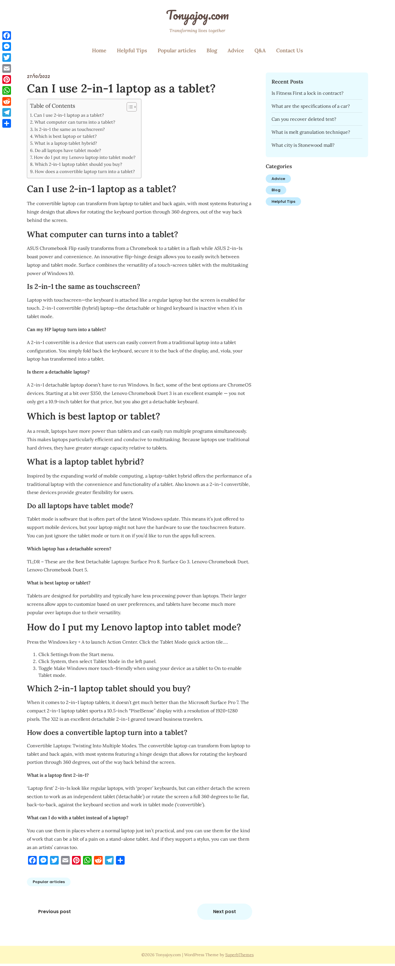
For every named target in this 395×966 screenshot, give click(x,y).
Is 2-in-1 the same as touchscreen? (69, 129)
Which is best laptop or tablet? (65, 136)
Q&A (260, 50)
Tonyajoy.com (197, 14)
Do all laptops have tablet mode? (68, 150)
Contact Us (289, 50)
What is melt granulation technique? (311, 132)
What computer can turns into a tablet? (74, 122)
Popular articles (177, 50)
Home (99, 50)
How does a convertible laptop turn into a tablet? (85, 171)
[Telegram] (6, 112)
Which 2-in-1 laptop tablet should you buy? (78, 164)
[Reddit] (6, 101)
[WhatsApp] (6, 90)
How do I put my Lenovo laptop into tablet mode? (84, 157)
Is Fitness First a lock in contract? (308, 93)
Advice (236, 50)
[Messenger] (6, 46)
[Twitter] (6, 57)
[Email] (6, 68)
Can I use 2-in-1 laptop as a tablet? (69, 115)
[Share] (6, 123)
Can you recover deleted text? (304, 119)
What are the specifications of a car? (311, 106)
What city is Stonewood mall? (303, 145)
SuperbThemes (239, 954)
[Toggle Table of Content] (128, 107)
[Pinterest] (6, 79)
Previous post (54, 911)
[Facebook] (6, 35)
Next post (224, 911)
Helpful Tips (132, 50)
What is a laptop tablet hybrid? (65, 143)
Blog (211, 50)
